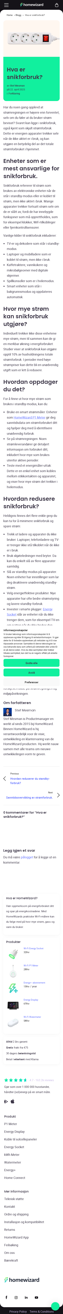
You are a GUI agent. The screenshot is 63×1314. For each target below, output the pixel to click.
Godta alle (31, 663)
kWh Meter (11, 1155)
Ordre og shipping (16, 1214)
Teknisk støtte (14, 1199)
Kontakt (9, 1206)
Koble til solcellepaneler (20, 1139)
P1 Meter (10, 1124)
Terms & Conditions (42, 1311)
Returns (9, 1229)
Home (10, 15)
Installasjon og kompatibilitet (24, 1222)
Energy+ (10, 1170)
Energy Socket (14, 1147)
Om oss (9, 1253)
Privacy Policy (18, 1311)
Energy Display (14, 1131)
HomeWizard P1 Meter (29, 417)
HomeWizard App (16, 1237)
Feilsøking (11, 1245)
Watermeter (12, 1162)
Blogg (18, 15)
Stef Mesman (17, 85)
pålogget (27, 857)
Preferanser (31, 682)
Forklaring (14, 93)
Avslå (31, 672)
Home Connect (14, 1178)
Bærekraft (11, 1260)
